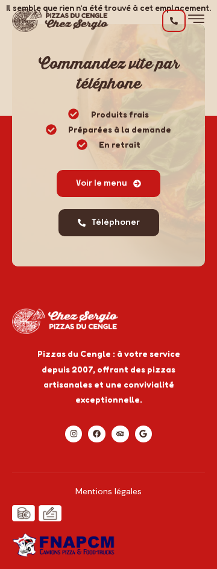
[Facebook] (96, 434)
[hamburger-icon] (196, 22)
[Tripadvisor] (120, 434)
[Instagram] (74, 434)
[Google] (144, 434)
